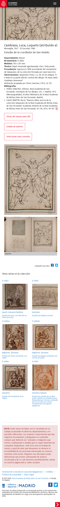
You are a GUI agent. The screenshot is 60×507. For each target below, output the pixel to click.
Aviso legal (29, 474)
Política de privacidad (11, 474)
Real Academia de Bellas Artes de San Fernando (30, 478)
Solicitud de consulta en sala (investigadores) (22, 472)
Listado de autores (14, 126)
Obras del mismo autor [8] (18, 116)
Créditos (49, 472)
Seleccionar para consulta (18, 136)
